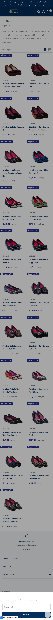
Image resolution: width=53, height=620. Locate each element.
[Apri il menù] (3, 12)
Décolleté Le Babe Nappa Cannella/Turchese (11, 390)
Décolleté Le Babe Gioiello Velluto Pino (39, 347)
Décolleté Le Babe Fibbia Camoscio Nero (11, 217)
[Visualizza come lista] (49, 49)
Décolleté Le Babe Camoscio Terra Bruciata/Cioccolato (39, 128)
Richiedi (26, 614)
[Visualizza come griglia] (45, 49)
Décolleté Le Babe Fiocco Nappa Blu (11, 261)
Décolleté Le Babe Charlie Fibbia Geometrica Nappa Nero (12, 173)
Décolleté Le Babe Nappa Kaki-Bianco (38, 390)
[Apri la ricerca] (38, 11)
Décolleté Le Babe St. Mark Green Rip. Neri (39, 477)
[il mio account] (43, 11)
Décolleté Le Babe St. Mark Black (39, 433)
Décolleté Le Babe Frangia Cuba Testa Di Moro (12, 347)
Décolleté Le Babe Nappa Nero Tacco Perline (11, 433)
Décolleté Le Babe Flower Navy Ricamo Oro (12, 304)
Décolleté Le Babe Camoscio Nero (13, 128)
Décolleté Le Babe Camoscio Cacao (39, 85)
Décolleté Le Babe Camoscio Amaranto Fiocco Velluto (13, 85)
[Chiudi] (50, 596)
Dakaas (14, 617)
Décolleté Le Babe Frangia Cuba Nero (39, 304)
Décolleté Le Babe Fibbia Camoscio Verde (38, 217)
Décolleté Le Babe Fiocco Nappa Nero (38, 261)
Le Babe (5, 80)
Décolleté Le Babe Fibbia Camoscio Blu (38, 171)
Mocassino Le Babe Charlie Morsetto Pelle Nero (12, 520)
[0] (48, 11)
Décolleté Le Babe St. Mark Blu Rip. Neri (12, 477)
